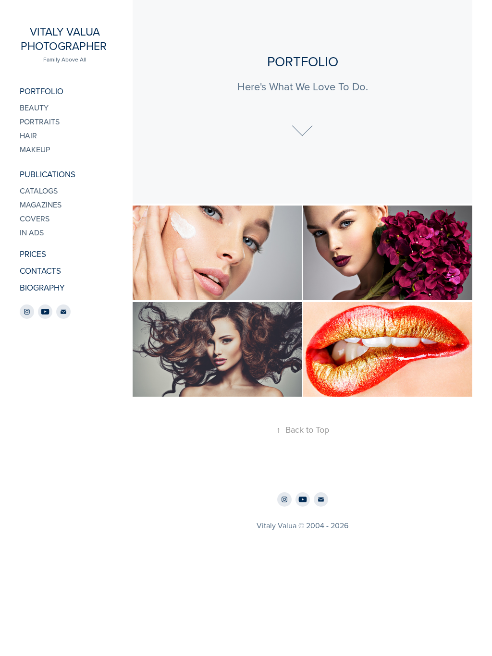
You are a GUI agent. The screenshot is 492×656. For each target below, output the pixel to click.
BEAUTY (34, 107)
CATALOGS (39, 190)
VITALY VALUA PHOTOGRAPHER (65, 38)
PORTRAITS (40, 121)
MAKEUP (35, 149)
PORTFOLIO (41, 91)
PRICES (33, 254)
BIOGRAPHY (42, 287)
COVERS (34, 218)
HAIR (28, 135)
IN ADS (32, 232)
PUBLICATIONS (47, 174)
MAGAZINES (41, 204)
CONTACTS (40, 271)
